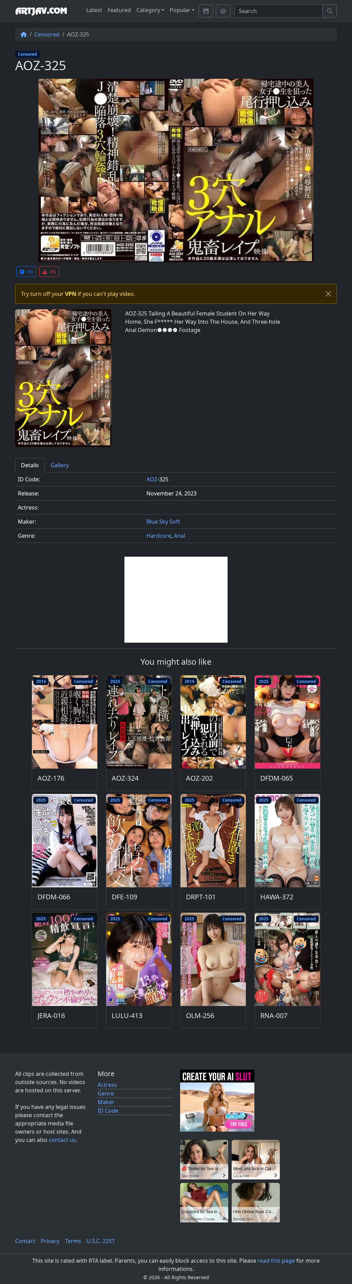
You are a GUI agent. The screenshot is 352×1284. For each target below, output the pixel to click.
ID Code (108, 1110)
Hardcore (158, 535)
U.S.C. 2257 (101, 1241)
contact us (62, 1140)
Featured (119, 10)
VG (30, 271)
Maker (106, 1102)
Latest (94, 10)
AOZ (151, 479)
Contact (25, 1241)
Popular (180, 10)
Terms (73, 1241)
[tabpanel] (176, 510)
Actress (107, 1085)
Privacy (50, 1241)
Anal (179, 535)
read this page (276, 1260)
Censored (46, 34)
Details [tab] (30, 465)
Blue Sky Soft (163, 521)
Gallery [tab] (60, 465)
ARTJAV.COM (41, 11)
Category (148, 10)
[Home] (24, 34)
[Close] (328, 293)
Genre (106, 1093)
